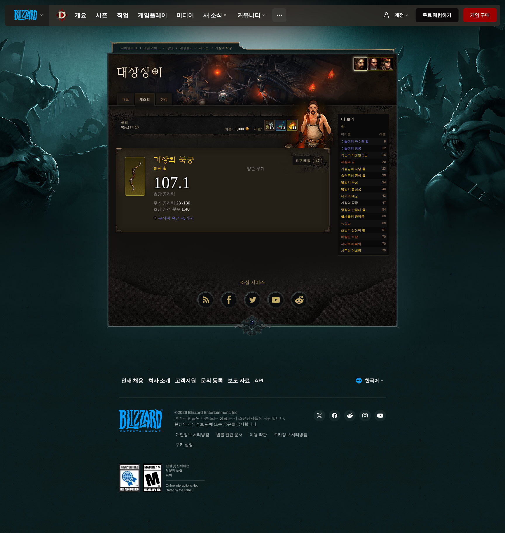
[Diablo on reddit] (299, 300)
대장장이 (139, 72)
